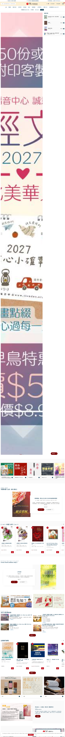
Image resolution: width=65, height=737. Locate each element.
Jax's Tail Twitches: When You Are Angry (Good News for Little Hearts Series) (52, 544)
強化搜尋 (42, 9)
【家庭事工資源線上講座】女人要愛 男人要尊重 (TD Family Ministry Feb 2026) (53, 615)
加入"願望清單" (49, 509)
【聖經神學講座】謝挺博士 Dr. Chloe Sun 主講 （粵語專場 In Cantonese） (21, 615)
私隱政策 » (35, 734)
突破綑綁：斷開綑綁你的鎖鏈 (6, 543)
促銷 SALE (45, 7)
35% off (40, 509)
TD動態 (9, 7)
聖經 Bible (14, 7)
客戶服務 (32, 9)
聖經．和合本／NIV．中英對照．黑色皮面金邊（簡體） (23, 660)
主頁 (6, 7)
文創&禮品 (33, 7)
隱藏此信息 (31, 734)
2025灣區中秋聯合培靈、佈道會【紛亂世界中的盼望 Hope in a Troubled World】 (53, 624)
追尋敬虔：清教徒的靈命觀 (6, 659)
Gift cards (37, 9)
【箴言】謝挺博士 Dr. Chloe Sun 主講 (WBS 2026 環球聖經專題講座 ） (20, 624)
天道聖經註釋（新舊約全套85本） (37, 659)
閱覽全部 (53, 453)
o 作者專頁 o (39, 7)
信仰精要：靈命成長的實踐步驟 (22, 543)
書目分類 (19, 7)
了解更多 (37, 716)
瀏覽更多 (31, 672)
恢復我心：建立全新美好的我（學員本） (38, 544)
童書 (29, 7)
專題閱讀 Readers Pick (25, 9)
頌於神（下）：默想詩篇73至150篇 (53, 659)
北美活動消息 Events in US (53, 7)
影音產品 (24, 7)
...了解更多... (12, 619)
